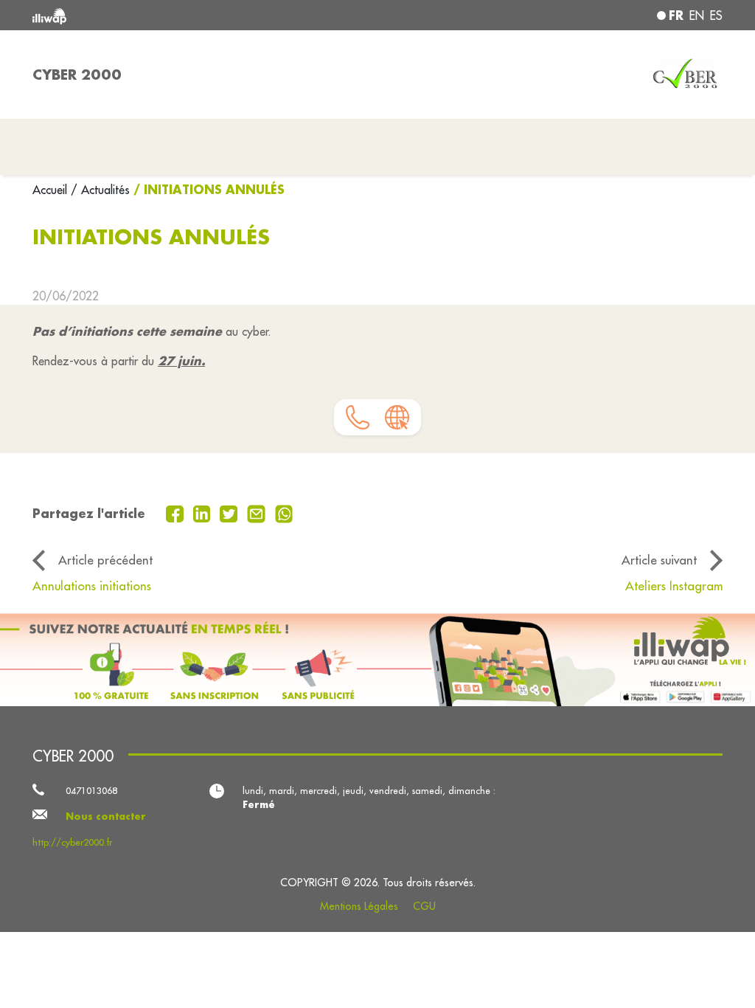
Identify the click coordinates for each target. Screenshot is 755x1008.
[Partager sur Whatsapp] (284, 512)
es (716, 15)
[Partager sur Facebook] (176, 512)
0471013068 (91, 790)
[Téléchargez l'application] (377, 660)
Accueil (51, 189)
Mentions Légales (359, 906)
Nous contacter (106, 816)
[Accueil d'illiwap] (171, 15)
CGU (424, 906)
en (696, 15)
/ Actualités (100, 189)
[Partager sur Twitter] (230, 512)
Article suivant (659, 559)
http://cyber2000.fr (72, 842)
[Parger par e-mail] (258, 512)
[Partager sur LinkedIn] (204, 512)
